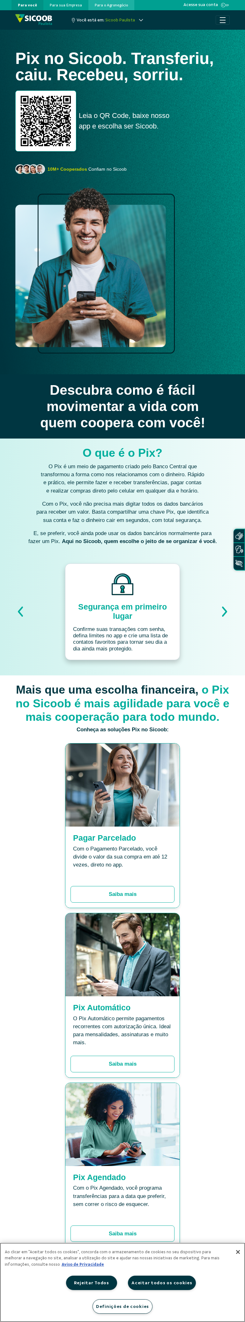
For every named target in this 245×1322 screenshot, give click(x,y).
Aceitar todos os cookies (161, 1282)
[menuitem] (27, 5)
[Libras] (239, 535)
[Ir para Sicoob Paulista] (33, 20)
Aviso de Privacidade (83, 1264)
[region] (122, 1282)
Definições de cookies (122, 1306)
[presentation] (27, 5)
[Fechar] (238, 1252)
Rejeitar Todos (91, 1282)
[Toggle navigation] (223, 20)
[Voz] (239, 549)
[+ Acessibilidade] (239, 563)
